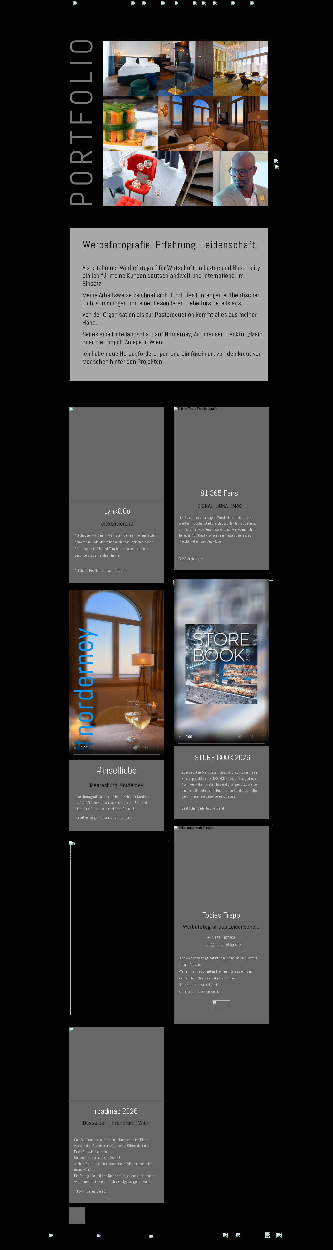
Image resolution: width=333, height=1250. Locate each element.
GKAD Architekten (191, 558)
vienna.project (97, 1191)
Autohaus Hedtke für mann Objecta (100, 570)
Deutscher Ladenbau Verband (203, 808)
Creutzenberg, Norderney (94, 817)
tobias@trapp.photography (221, 944)
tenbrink (126, 817)
